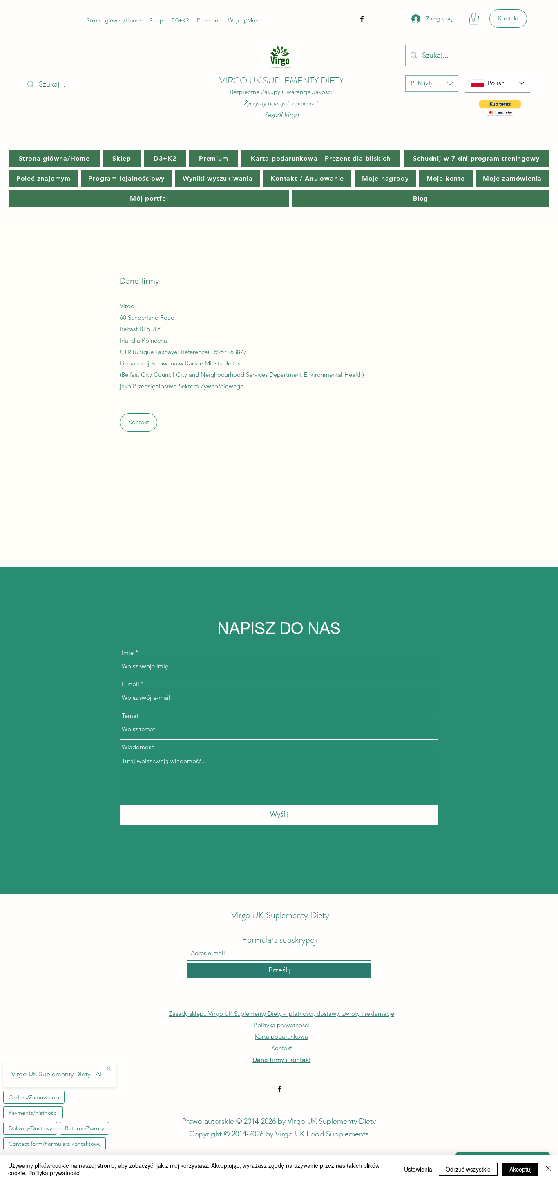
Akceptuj (520, 1169)
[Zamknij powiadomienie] (108, 1069)
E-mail (130, 684)
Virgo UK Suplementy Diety (280, 915)
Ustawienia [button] (418, 1169)
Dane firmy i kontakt (281, 1059)
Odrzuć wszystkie (468, 1169)
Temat (130, 715)
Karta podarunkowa (281, 1036)
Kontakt (281, 1048)
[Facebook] (362, 19)
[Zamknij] (548, 1169)
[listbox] (431, 83)
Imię (128, 653)
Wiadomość (138, 747)
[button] (474, 19)
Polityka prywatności (281, 1025)
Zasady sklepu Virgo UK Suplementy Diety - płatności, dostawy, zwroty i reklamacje (281, 1013)
